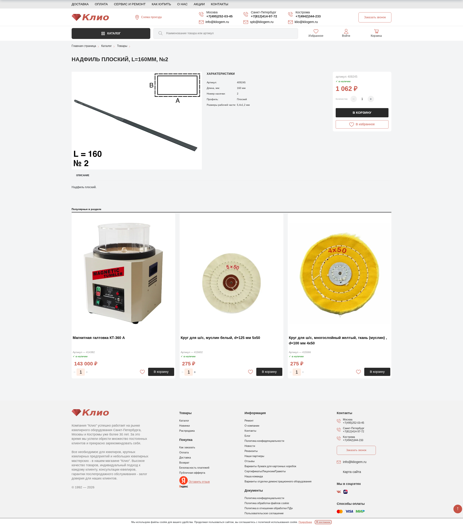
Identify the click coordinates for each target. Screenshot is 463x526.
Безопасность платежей (194, 467)
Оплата (101, 4)
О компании (252, 425)
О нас (182, 4)
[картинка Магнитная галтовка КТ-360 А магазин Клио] (123, 273)
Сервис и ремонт (130, 4)
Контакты (219, 4)
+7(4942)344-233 (308, 16)
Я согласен (323, 522)
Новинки (184, 425)
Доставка (80, 4)
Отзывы (250, 461)
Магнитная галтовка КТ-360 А (99, 338)
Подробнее (305, 522)
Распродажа (187, 430)
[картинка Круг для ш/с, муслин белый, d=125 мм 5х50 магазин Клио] (231, 273)
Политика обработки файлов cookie (267, 503)
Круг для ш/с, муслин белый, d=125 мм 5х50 (220, 338)
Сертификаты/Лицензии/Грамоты (265, 471)
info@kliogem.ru (354, 462)
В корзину (362, 112)
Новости (250, 445)
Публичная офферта (192, 472)
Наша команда (254, 476)
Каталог (114, 33)
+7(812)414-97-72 (264, 16)
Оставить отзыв (199, 481)
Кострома (303, 12)
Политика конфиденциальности (264, 440)
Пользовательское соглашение (264, 513)
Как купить (161, 4)
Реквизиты (251, 450)
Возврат (184, 462)
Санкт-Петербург (263, 12)
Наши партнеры (254, 456)
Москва (212, 12)
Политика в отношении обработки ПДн (269, 508)
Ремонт (249, 420)
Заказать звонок (356, 450)
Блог (247, 435)
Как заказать (187, 447)
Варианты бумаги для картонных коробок (270, 466)
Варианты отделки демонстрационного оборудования (278, 481)
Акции (199, 4)
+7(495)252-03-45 (219, 16)
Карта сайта (352, 472)
